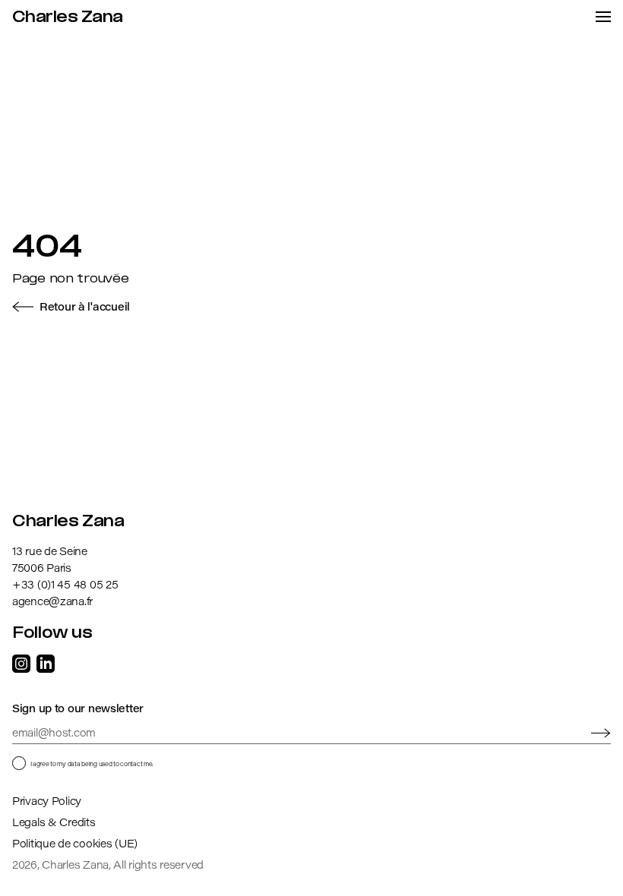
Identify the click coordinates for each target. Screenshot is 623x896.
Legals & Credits (54, 822)
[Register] (601, 733)
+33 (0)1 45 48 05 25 (65, 584)
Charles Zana (67, 18)
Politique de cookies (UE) (75, 843)
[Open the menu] (603, 16)
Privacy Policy (46, 800)
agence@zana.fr (52, 601)
